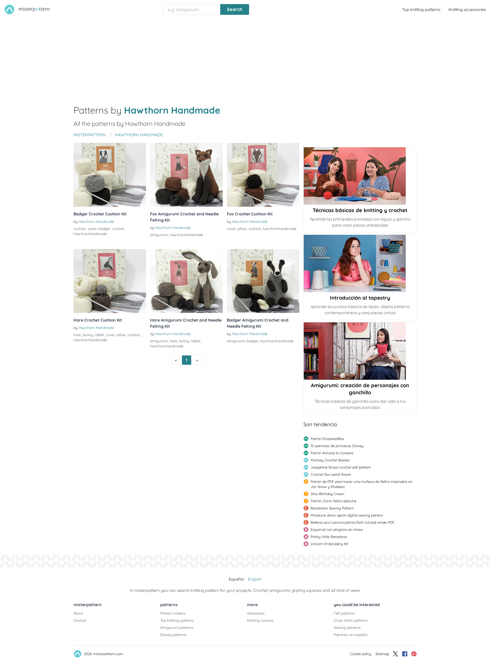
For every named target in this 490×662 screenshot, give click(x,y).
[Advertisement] (245, 57)
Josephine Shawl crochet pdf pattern (341, 467)
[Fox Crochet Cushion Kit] (263, 175)
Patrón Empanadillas (327, 438)
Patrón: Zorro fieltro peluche (333, 501)
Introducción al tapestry (360, 298)
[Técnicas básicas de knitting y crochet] (360, 176)
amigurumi (159, 234)
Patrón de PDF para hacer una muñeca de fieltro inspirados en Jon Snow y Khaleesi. (361, 484)
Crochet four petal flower (331, 474)
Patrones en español (350, 634)
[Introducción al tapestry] (360, 263)
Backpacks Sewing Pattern (332, 508)
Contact (80, 620)
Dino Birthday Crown (327, 494)
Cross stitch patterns (351, 620)
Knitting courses (260, 620)
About (78, 613)
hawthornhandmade (90, 233)
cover (92, 228)
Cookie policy (360, 654)
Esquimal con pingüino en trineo (337, 529)
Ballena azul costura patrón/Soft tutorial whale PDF (353, 522)
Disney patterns (173, 634)
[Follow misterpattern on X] (395, 653)
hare (77, 335)
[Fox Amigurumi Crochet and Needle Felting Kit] (186, 175)
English (254, 579)
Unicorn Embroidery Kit (329, 544)
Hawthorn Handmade (96, 221)
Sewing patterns (347, 627)
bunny (88, 335)
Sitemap (382, 654)
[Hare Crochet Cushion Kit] (110, 281)
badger (104, 228)
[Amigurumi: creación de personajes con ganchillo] (360, 351)
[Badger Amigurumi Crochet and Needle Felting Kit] (263, 281)
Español (236, 579)
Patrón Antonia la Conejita (332, 453)
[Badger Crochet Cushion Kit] (110, 175)
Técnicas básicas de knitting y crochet (360, 210)
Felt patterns (344, 613)
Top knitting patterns (421, 9)
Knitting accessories (467, 9)
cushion (80, 228)
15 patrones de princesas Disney (337, 446)
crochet (118, 228)
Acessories (256, 613)
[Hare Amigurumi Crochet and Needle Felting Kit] (186, 281)
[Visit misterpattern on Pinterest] (413, 653)
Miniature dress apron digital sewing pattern (347, 515)
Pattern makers (173, 613)
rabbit (99, 335)
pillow (242, 228)
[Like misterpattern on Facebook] (404, 653)
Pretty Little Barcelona (329, 536)
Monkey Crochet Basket (330, 460)
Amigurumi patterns (176, 627)
